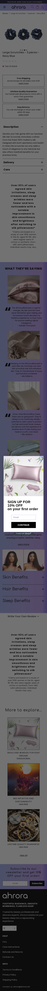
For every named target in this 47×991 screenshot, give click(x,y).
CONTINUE (23, 525)
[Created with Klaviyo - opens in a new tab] (24, 533)
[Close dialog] (41, 458)
